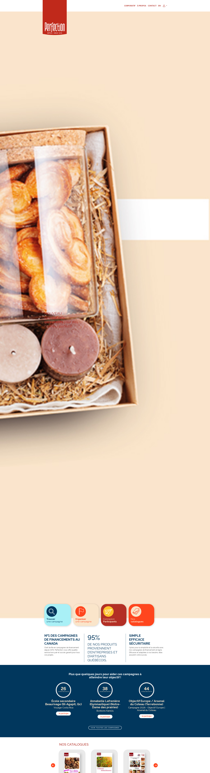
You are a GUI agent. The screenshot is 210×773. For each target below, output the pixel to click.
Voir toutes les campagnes (105, 728)
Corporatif (129, 6)
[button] (165, 6)
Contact (152, 6)
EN (159, 6)
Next (156, 765)
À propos (141, 6)
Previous (53, 765)
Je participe (63, 713)
